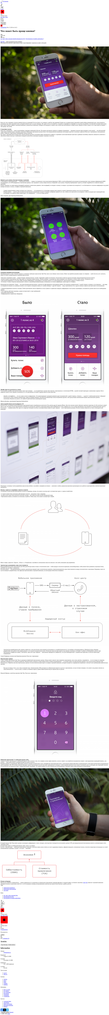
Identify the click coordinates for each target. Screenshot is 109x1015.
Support (11, 1012)
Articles (5, 979)
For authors (6, 991)
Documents (6, 993)
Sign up (5, 974)
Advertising (6, 1002)
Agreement (6, 995)
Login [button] (2, 9)
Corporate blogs (7, 1001)
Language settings (5, 1012)
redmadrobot (4, 27)
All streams (5, 1)
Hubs (5, 982)
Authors (5, 983)
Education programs (8, 1005)
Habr (8, 1013)
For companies (7, 992)
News (5, 980)
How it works (7, 989)
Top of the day (4, 944)
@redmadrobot (4, 929)
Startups (5, 1006)
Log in (5, 973)
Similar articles (12, 944)
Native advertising (8, 1004)
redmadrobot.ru (7, 952)
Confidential (6, 996)
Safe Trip (2, 41)
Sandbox (6, 984)
